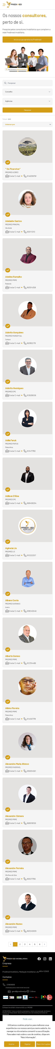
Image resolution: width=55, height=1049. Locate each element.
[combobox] (27, 92)
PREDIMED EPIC (10, 392)
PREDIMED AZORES (11, 172)
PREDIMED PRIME (11, 280)
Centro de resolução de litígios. (40, 1011)
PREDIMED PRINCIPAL (12, 224)
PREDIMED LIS (10, 552)
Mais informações (43, 1044)
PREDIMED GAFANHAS (12, 604)
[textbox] (27, 91)
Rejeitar (28, 1044)
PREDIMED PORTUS (11, 444)
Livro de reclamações (34, 1013)
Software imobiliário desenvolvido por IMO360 (17, 1007)
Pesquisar (27, 110)
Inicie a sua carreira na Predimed (27, 39)
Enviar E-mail (14, 176)
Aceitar (11, 1044)
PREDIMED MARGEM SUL (13, 336)
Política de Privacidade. (10, 1013)
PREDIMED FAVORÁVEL (13, 767)
